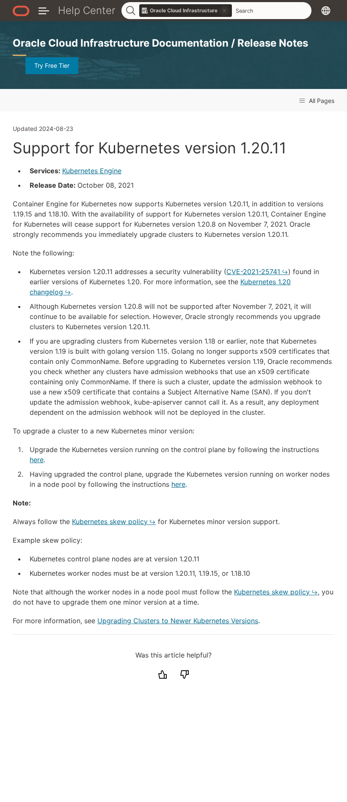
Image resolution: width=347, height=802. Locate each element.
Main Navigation (44, 10)
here (37, 459)
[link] (185, 10)
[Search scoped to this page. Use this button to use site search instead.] (224, 11)
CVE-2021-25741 (253, 271)
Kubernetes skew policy (110, 521)
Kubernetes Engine (91, 171)
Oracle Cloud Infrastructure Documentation (122, 43)
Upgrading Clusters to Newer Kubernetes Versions (177, 620)
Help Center (87, 10)
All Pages (320, 100)
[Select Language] (325, 10)
